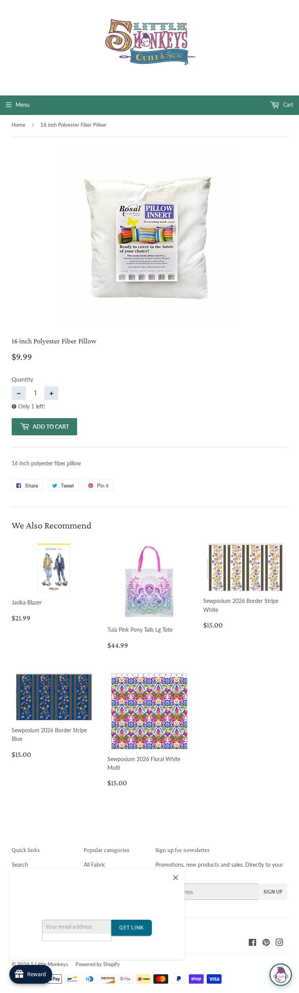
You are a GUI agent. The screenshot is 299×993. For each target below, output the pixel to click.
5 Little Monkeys (49, 964)
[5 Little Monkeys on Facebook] (252, 943)
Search (20, 864)
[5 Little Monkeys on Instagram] (279, 943)
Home (18, 125)
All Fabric (95, 864)
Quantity (22, 379)
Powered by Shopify (98, 964)
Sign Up (273, 892)
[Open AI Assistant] (280, 974)
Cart (287, 104)
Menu (23, 104)
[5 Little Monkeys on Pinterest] (266, 943)
